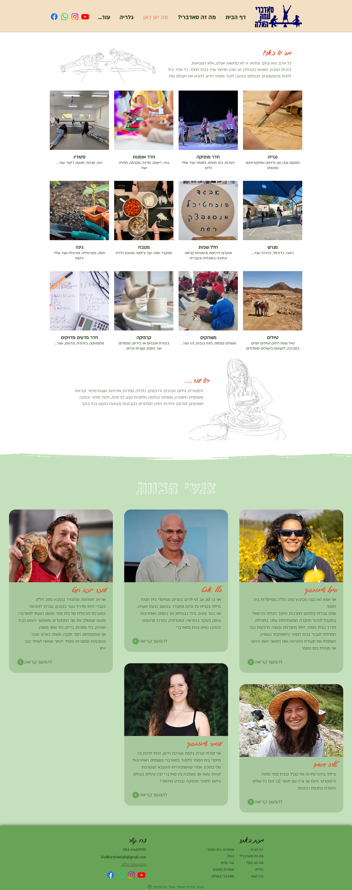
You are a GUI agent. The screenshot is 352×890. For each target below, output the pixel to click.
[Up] (251, 662)
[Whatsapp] (64, 16)
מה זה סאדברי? (251, 856)
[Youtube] (85, 16)
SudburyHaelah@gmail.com (123, 857)
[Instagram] (74, 16)
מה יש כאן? (254, 862)
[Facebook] (54, 16)
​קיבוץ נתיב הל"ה (134, 864)
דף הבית (257, 849)
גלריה (259, 869)
